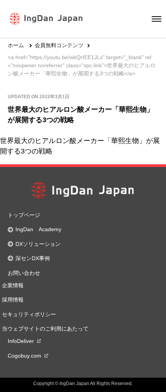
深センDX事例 (32, 258)
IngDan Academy (38, 229)
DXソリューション (38, 244)
